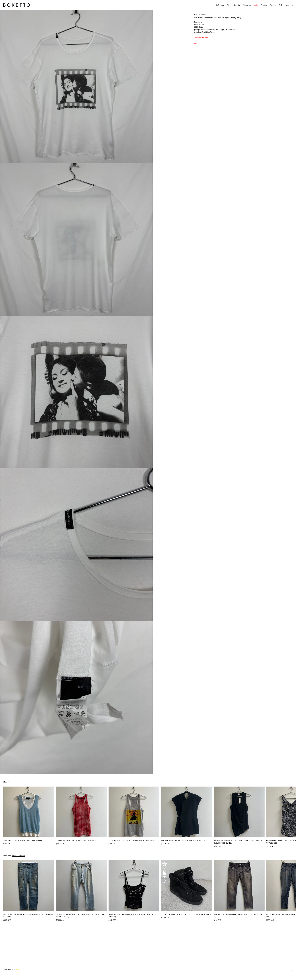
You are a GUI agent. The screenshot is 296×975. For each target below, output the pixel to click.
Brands (237, 5)
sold (195, 44)
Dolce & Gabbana (201, 15)
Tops (9, 782)
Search (272, 5)
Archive (264, 5)
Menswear (247, 5)
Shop (229, 5)
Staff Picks (220, 5)
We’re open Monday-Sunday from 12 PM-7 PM (20, 971)
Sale (256, 5)
